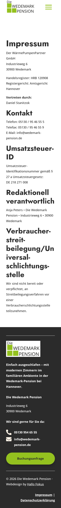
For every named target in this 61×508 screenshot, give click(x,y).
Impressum (43, 495)
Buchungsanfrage (30, 458)
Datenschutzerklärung (38, 500)
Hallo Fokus (35, 484)
